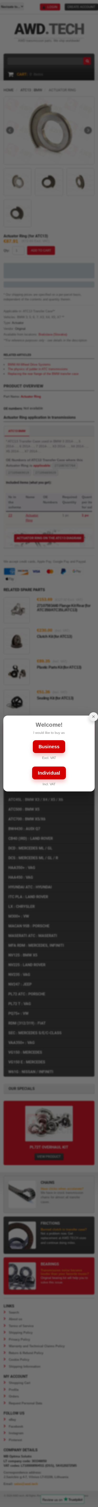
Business (49, 746)
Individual (49, 773)
